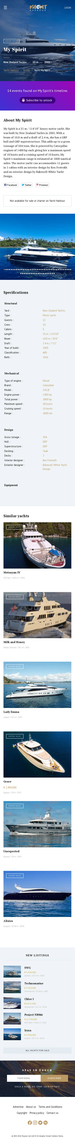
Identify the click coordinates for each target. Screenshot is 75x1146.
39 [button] (70, 269)
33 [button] (60, 269)
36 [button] (65, 269)
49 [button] (36, 273)
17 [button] (32, 269)
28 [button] (51, 269)
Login (68, 7)
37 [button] (67, 269)
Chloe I (29, 999)
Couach (6, 717)
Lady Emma (11, 712)
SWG (27, 967)
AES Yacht (28, 1022)
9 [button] (18, 269)
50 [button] (38, 273)
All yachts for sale (37, 1050)
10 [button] (20, 269)
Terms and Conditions (50, 1106)
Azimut (27, 975)
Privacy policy (37, 1113)
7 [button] (14, 269)
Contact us (52, 1113)
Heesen (6, 856)
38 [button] (68, 269)
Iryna (27, 1030)
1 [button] (4, 269)
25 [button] (46, 269)
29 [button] (53, 269)
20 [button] (37, 269)
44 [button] (27, 273)
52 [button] (41, 273)
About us (31, 1106)
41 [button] (22, 273)
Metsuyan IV (11, 572)
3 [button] (7, 269)
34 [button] (61, 269)
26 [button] (47, 269)
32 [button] (58, 269)
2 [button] (6, 269)
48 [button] (34, 273)
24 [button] (44, 269)
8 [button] (16, 269)
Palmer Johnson (10, 647)
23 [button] (42, 269)
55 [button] (47, 273)
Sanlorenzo (29, 1007)
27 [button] (49, 269)
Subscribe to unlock (39, 100)
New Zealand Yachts (15, 62)
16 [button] (30, 269)
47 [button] (33, 273)
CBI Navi (7, 578)
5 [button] (11, 269)
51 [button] (40, 273)
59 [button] (54, 273)
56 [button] (48, 273)
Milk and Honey (14, 642)
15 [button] (28, 269)
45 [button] (29, 273)
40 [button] (20, 273)
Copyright (22, 1113)
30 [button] (54, 269)
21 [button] (39, 269)
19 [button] (35, 269)
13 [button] (25, 269)
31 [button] (56, 269)
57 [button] (50, 273)
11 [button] (21, 269)
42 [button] (24, 273)
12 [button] (23, 269)
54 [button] (45, 273)
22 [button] (41, 269)
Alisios (8, 921)
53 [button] (43, 273)
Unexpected (11, 851)
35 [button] (63, 269)
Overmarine (29, 991)
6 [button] (13, 269)
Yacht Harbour (38, 8)
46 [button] (31, 273)
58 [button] (52, 273)
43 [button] (26, 273)
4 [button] (9, 269)
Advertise (18, 1106)
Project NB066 (33, 1014)
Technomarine (33, 983)
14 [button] (27, 269)
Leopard (6, 926)
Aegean (6, 792)
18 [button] (34, 269)
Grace (7, 781)
